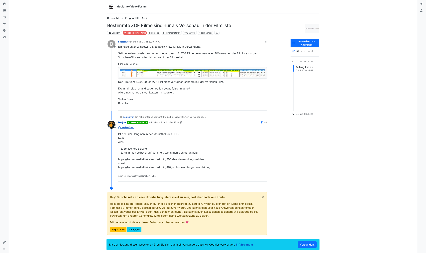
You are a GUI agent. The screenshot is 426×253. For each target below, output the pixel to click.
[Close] (263, 197)
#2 (265, 122)
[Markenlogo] (111, 6)
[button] (4, 242)
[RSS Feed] (216, 33)
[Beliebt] (4, 30)
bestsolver (123, 41)
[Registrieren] (422, 10)
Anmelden (134, 229)
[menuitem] (422, 4)
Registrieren (118, 229)
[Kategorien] (4, 10)
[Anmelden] (422, 4)
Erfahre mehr (244, 244)
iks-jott (122, 122)
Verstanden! (307, 244)
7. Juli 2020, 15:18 (170, 122)
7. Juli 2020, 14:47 (151, 41)
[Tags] (4, 24)
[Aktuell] (4, 17)
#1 (266, 41)
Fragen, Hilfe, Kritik (136, 33)
